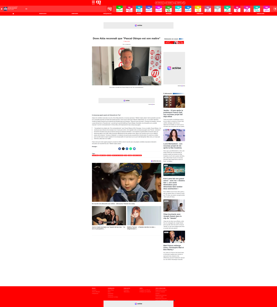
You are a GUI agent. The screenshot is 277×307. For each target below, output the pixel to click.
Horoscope (260, 13)
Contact (94, 290)
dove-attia (109, 155)
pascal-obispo (95, 155)
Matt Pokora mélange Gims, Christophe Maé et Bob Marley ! (173, 248)
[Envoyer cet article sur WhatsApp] (130, 149)
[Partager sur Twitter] (123, 149)
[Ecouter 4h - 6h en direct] (174, 42)
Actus (139, 13)
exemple (130, 155)
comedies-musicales (137, 155)
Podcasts (200, 13)
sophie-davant (102, 155)
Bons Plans (111, 290)
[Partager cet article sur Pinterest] (126, 149)
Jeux (230, 13)
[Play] (2, 9)
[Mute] (26, 9)
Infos (109, 291)
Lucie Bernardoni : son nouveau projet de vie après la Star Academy (172, 146)
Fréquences (107, 13)
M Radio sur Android (145, 291)
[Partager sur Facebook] (119, 149)
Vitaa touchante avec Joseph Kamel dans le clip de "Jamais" (172, 216)
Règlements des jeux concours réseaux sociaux (161, 291)
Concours (110, 295)
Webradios (42, 13)
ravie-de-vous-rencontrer (117, 155)
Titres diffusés (96, 291)
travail (125, 155)
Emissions (75, 13)
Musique (168, 13)
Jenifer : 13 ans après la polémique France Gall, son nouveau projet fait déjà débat (173, 113)
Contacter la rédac (113, 297)
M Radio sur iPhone (145, 290)
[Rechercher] (183, 2)
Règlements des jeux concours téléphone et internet (161, 300)
